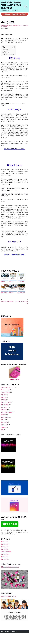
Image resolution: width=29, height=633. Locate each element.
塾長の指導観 (9, 25)
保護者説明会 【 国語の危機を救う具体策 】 (15, 14)
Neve (2, 631)
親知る (2, 419)
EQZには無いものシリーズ (8, 387)
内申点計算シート (14, 379)
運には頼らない (21, 292)
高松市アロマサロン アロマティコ (10, 567)
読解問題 (5, 26)
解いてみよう (4, 422)
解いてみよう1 (4, 541)
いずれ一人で (6, 51)
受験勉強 (3, 25)
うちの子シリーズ (5, 392)
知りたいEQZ (22, 25)
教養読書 (3, 414)
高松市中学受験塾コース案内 (8, 596)
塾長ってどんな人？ (6, 402)
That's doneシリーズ (6, 389)
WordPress (13, 631)
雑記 (2, 429)
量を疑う (3, 281)
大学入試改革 (4, 407)
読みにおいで (4, 424)
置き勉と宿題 (20, 281)
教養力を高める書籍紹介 (7, 412)
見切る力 (11, 281)
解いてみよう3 (4, 556)
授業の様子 (15, 25)
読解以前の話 (4, 292)
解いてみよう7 (4, 544)
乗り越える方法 (6, 52)
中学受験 (3, 394)
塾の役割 (11, 292)
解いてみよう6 (4, 546)
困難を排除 (5, 49)
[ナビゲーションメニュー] (26, 6)
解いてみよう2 (4, 559)
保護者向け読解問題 (6, 551)
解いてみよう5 (4, 549)
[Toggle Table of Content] (12, 47)
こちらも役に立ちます (9, 54)
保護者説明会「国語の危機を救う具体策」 (14, 149)
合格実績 (3, 399)
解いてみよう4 (4, 554)
